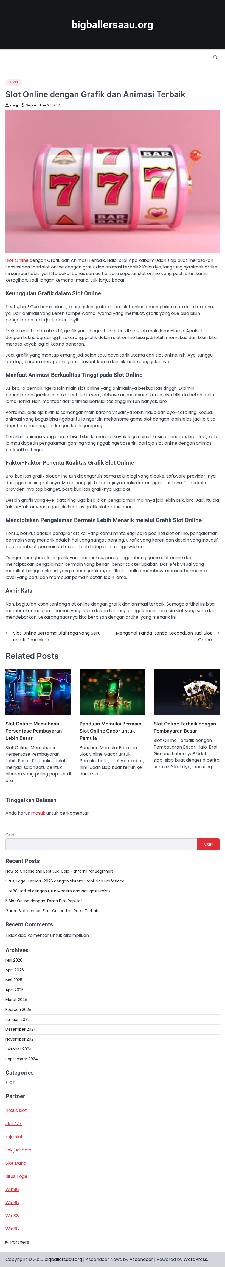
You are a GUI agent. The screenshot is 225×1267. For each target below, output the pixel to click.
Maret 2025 (16, 999)
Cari (9, 835)
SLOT (13, 82)
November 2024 (20, 1039)
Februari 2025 (18, 1009)
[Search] (215, 57)
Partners (19, 1242)
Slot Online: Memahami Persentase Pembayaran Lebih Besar (33, 731)
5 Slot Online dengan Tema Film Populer (43, 901)
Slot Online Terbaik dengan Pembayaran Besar (185, 727)
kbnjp (14, 105)
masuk (38, 813)
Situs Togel (17, 1176)
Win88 (12, 1189)
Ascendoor (141, 1259)
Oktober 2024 (18, 1049)
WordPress (195, 1259)
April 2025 (14, 990)
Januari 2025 (17, 1019)
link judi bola (18, 1150)
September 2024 (21, 1059)
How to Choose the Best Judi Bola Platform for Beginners (59, 871)
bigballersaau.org (112, 25)
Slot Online (17, 260)
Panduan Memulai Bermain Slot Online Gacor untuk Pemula (111, 731)
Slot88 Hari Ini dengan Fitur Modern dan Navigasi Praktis (58, 891)
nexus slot (16, 1110)
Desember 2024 (20, 1029)
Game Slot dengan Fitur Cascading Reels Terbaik (52, 910)
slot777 (13, 1123)
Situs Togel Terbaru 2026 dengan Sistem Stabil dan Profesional (65, 881)
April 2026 (14, 970)
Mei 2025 (13, 980)
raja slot (14, 1137)
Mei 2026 (13, 960)
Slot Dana (15, 1163)
